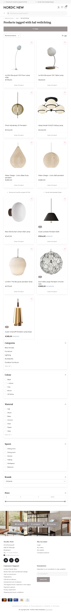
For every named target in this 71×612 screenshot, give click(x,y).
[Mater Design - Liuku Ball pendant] (52, 156)
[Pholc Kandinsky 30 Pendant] (19, 106)
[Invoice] (27, 599)
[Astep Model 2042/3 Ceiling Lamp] (52, 106)
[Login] (58, 7)
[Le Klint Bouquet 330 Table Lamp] (52, 56)
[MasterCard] (4, 599)
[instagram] (11, 560)
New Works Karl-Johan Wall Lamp (17, 232)
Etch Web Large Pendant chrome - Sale (51, 283)
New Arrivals (9, 348)
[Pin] (15, 599)
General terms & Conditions (20, 606)
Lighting (8, 355)
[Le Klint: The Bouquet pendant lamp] (19, 262)
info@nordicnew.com (12, 555)
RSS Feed (56, 606)
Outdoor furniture (12, 362)
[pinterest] (17, 560)
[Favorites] (62, 7)
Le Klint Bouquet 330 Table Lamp (51, 75)
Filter (36, 29)
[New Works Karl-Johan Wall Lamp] (19, 212)
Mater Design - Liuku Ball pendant (51, 175)
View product (19, 85)
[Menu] (4, 13)
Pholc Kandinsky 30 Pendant (16, 125)
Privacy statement (36, 606)
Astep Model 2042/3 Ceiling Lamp (50, 125)
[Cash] (21, 599)
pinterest (52, 524)
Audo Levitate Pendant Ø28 (48, 232)
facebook (20, 524)
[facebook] (6, 560)
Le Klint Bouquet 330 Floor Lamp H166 (17, 76)
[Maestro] (10, 599)
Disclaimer (47, 606)
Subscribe (43, 579)
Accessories (9, 359)
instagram (36, 524)
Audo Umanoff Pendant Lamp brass (18, 332)
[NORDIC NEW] (14, 7)
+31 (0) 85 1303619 (12, 553)
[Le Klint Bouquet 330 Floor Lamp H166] (19, 56)
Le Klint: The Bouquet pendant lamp (18, 282)
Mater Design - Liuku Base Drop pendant (17, 177)
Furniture (8, 351)
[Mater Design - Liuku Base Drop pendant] (19, 156)
